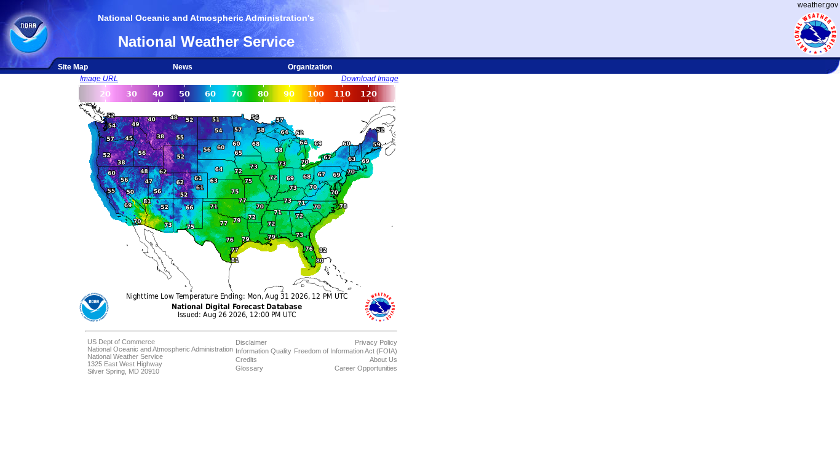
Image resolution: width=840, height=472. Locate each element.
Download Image (369, 78)
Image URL (99, 78)
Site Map (73, 67)
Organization (310, 67)
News (182, 67)
